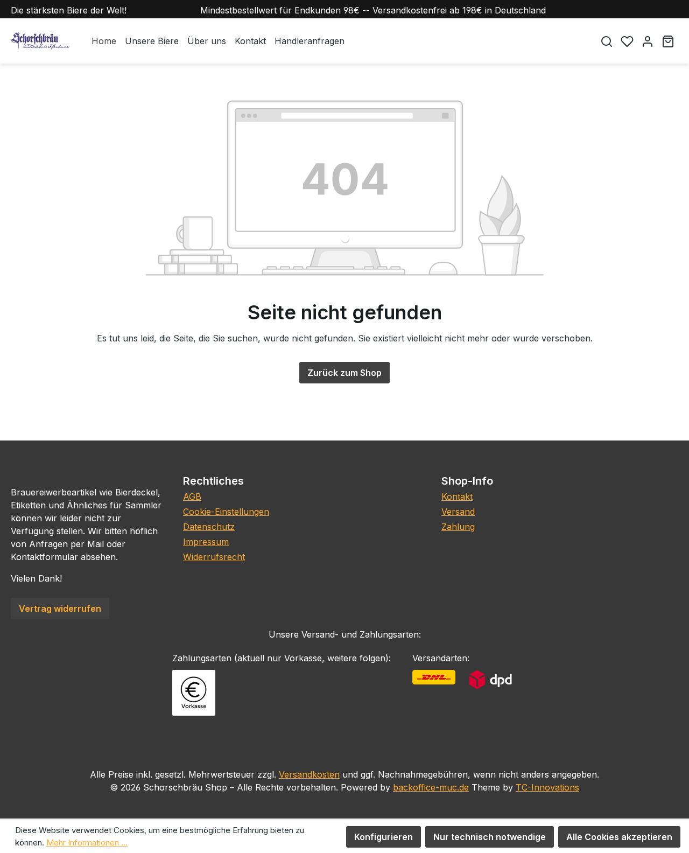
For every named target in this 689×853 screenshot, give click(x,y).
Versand (458, 511)
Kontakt (457, 496)
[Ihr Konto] (647, 41)
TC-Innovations (547, 787)
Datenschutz (209, 526)
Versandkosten (309, 774)
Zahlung (458, 526)
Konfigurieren (383, 836)
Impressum (206, 541)
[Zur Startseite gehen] (40, 41)
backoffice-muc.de (431, 787)
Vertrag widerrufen (60, 608)
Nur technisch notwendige (489, 836)
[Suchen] (606, 41)
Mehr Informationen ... (87, 842)
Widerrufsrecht (214, 556)
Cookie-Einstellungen (226, 511)
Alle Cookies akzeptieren (619, 836)
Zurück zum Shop (344, 372)
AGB (192, 496)
